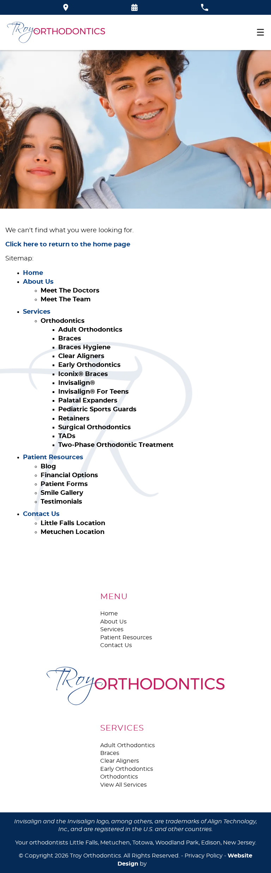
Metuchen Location (72, 532)
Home (33, 273)
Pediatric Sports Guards (97, 409)
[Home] (56, 32)
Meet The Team (66, 299)
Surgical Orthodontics (94, 427)
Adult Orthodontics (90, 330)
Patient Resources (53, 457)
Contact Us (41, 514)
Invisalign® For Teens (93, 392)
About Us (38, 282)
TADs (67, 436)
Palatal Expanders (88, 401)
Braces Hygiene (84, 347)
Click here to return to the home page (67, 244)
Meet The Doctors (70, 291)
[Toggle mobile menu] (260, 32)
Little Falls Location (73, 523)
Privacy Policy (204, 856)
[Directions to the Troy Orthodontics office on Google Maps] (65, 7)
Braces (69, 339)
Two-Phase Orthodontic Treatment (116, 445)
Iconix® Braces (83, 374)
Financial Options (69, 475)
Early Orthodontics (89, 365)
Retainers (74, 419)
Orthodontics (63, 321)
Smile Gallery (62, 493)
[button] (134, 7)
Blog (48, 466)
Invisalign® (76, 383)
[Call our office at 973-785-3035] (204, 7)
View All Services (123, 785)
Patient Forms (64, 484)
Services (36, 312)
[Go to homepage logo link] (136, 686)
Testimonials (61, 502)
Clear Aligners (81, 356)
